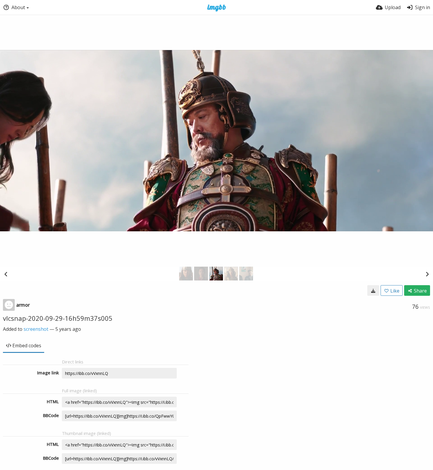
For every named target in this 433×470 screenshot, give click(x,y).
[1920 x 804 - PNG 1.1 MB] (373, 290)
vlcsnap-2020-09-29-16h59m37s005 (58, 318)
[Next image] (427, 274)
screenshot (36, 329)
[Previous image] (6, 274)
